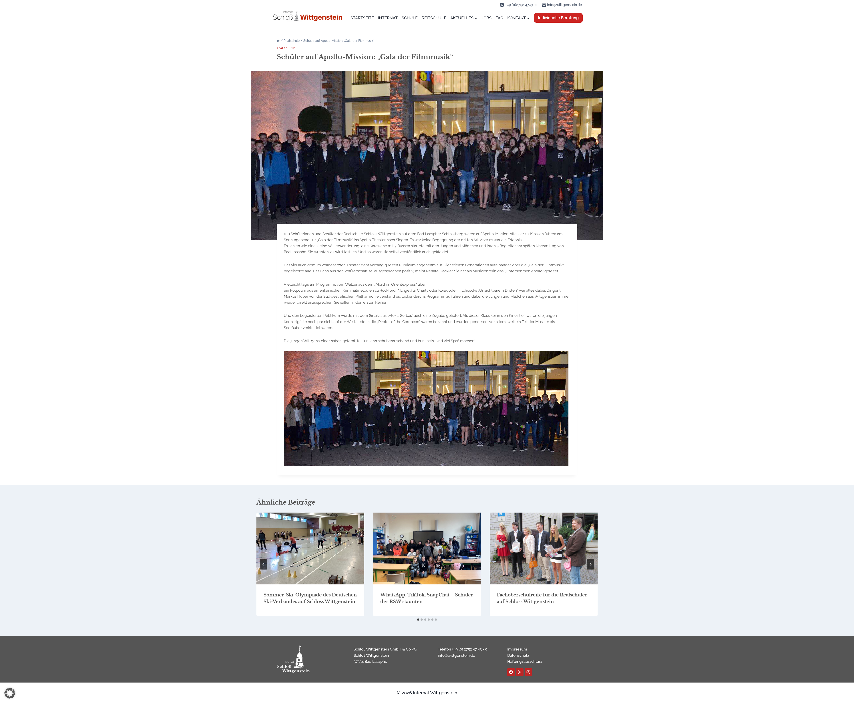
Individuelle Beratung (558, 17)
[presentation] (310, 548)
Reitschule (434, 18)
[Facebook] (511, 672)
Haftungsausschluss (524, 661)
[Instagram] (528, 672)
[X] (520, 672)
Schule (410, 18)
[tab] (418, 619)
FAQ (499, 18)
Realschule (286, 48)
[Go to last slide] (263, 564)
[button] (10, 693)
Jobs (486, 18)
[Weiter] (590, 564)
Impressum (517, 649)
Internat (388, 18)
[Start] (278, 40)
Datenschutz (518, 655)
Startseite (362, 18)
